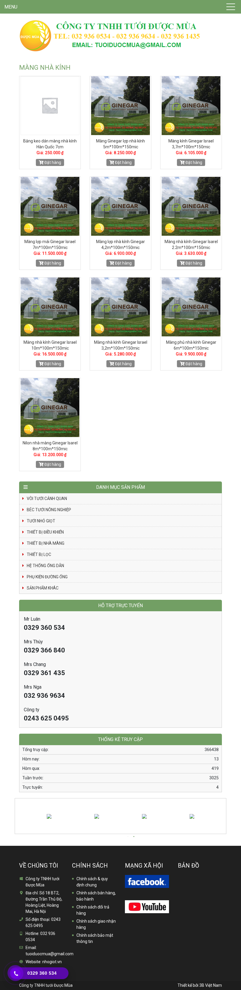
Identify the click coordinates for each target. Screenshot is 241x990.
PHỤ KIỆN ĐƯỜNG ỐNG (47, 576)
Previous (16, 812)
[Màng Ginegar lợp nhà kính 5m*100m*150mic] (120, 105)
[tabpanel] (59, 816)
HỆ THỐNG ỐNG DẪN (45, 565)
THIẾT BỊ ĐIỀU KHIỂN (45, 532)
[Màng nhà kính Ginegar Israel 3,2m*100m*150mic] (120, 307)
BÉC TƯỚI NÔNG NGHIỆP (49, 509)
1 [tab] (128, 837)
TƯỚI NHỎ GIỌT (41, 521)
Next (224, 812)
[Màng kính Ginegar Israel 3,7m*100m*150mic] (191, 105)
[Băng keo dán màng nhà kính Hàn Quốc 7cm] (50, 105)
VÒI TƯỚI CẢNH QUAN (47, 498)
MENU (10, 7)
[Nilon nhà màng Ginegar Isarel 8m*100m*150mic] (50, 407)
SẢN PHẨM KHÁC (42, 588)
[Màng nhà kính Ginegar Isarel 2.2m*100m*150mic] (191, 206)
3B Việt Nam (210, 985)
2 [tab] (134, 837)
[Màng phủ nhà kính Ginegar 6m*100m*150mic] (191, 307)
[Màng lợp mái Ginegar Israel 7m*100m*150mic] (50, 206)
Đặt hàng (52, 162)
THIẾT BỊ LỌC (39, 554)
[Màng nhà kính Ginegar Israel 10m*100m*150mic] (50, 307)
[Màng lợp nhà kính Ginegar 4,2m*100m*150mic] (120, 206)
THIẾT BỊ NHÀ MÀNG (45, 543)
